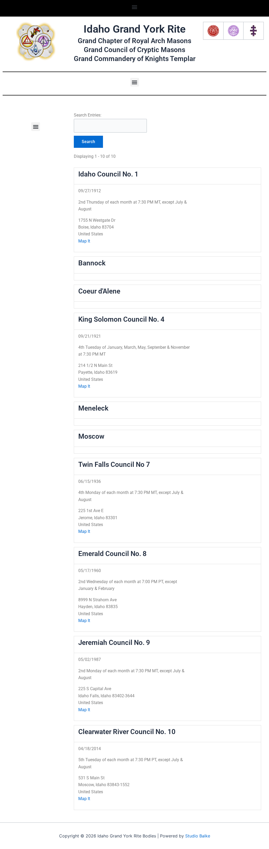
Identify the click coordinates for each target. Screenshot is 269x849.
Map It (84, 241)
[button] (134, 7)
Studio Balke (197, 835)
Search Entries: (87, 115)
